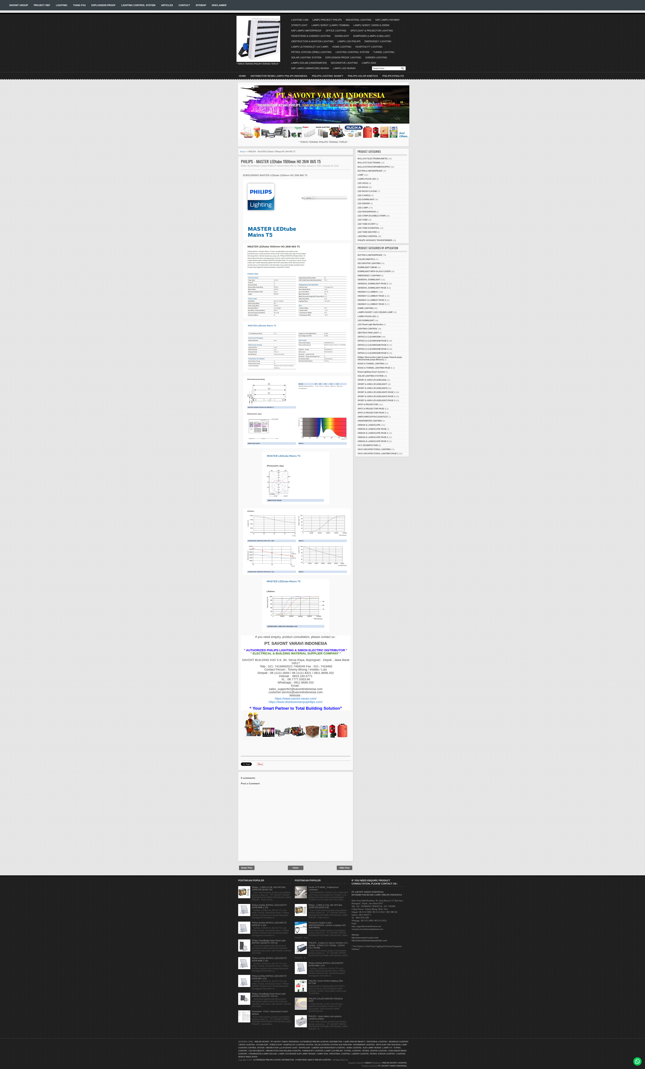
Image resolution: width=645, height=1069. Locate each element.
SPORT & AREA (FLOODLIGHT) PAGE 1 (376, 392)
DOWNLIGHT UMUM (367, 267)
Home (242, 76)
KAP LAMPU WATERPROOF (306, 30)
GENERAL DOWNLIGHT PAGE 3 (373, 288)
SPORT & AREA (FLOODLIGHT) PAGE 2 (376, 396)
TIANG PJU (79, 5)
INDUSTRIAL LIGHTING (358, 19)
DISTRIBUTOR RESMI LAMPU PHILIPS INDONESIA (279, 76)
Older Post (344, 868)
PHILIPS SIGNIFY (262, 1042)
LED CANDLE (364, 195)
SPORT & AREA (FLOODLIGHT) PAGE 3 (376, 400)
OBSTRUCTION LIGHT (368, 333)
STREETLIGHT (299, 25)
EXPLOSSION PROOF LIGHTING (343, 57)
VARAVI (367, 1063)
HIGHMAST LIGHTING (398, 1042)
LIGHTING (61, 5)
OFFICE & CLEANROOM (369, 337)
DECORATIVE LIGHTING (344, 63)
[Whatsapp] (637, 1061)
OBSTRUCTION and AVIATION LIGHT (281, 1048)
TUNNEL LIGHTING (383, 52)
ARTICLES (167, 5)
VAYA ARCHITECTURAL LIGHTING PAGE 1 (378, 453)
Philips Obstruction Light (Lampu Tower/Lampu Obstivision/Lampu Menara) (380, 358)
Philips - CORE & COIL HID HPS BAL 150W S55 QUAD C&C (269, 888)
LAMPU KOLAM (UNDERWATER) (309, 63)
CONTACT (184, 5)
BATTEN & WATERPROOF (370, 171)
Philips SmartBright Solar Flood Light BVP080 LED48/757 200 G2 (269, 941)
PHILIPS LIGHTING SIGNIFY (327, 76)
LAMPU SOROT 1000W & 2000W (371, 25)
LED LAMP (363, 208)
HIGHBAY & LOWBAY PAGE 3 (372, 304)
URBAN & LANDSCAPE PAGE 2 (373, 437)
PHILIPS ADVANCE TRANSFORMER (375, 240)
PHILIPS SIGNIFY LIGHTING (394, 1063)
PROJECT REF (42, 5)
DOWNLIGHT (342, 36)
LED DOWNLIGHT (366, 199)
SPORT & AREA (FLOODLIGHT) (373, 388)
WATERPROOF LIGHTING (364, 1045)
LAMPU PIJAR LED (367, 179)
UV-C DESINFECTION (368, 445)
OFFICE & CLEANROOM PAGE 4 (373, 349)
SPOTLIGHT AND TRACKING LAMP (391, 1045)
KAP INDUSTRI (345, 1045)
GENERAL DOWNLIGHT (369, 279)
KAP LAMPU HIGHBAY (387, 19)
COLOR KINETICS (366, 259)
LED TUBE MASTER (367, 232)
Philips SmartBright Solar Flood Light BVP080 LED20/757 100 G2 (269, 995)
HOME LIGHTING (341, 46)
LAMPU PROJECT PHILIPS (327, 19)
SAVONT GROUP (18, 5)
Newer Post (246, 868)
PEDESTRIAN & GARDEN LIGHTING (311, 36)
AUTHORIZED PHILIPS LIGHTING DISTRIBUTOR (321, 1042)
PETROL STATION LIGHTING (374, 1051)
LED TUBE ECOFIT (366, 224)
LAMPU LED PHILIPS (349, 41)
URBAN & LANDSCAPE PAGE (372, 429)
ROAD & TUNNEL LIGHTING (371, 363)
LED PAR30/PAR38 (367, 212)
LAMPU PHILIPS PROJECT (354, 1042)
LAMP (360, 175)
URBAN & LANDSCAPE (369, 425)
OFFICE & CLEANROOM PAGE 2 (373, 341)
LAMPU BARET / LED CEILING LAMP (375, 312)
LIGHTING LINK (299, 19)
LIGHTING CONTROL (367, 236)
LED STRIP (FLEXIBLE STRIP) (372, 216)
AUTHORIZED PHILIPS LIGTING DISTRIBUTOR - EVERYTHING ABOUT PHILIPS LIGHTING (292, 1060)
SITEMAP (201, 5)
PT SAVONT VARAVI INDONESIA (285, 1042)
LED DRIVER (364, 203)
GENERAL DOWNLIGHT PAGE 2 (373, 284)
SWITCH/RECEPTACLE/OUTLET (373, 417)
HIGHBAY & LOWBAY (368, 292)
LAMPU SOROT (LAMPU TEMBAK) (330, 25)
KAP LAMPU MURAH (372, 1048)
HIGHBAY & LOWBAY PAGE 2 (372, 300)
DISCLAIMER (219, 5)
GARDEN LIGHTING (376, 57)
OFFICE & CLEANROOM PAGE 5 (373, 353)
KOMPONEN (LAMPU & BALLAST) (371, 36)
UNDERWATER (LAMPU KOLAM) (263, 1054)
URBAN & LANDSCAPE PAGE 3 (373, 441)
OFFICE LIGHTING (336, 30)
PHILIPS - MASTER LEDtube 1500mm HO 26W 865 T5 (281, 161)
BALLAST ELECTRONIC (369, 163)
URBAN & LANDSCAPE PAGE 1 (373, 433)
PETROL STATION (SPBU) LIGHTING (311, 52)
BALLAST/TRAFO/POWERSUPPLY (374, 167)
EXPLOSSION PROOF (103, 5)
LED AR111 (363, 183)
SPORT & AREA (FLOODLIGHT (372, 384)
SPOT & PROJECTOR (368, 404)
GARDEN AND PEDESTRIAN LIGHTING (328, 1048)
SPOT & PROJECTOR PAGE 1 (372, 409)
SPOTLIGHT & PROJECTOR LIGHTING (371, 30)
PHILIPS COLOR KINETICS (363, 76)
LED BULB (363, 187)
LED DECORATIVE (257, 1051)
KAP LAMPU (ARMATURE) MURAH (310, 68)
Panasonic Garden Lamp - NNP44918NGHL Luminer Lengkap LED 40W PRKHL (327, 925)
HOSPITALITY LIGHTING (368, 46)
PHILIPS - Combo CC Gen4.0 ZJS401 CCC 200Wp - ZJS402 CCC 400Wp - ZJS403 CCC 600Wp (328, 945)
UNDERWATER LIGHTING (370, 421)
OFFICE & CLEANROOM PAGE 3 (373, 345)
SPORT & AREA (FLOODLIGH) (372, 380)
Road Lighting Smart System (371, 372)
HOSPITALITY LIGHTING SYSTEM (298, 1045)
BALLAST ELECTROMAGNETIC (373, 158)
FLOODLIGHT (262, 1045)
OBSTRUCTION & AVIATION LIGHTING (312, 41)
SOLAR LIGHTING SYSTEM (306, 57)
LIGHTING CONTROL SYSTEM (138, 5)
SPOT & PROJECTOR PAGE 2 (372, 413)
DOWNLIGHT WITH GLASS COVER (374, 271)
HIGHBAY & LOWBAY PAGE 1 (372, 296)
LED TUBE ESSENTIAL (368, 228)
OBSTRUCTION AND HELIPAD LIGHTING (283, 1051)
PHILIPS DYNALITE (393, 76)
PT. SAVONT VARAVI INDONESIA (392, 1066)
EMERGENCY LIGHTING (377, 41)
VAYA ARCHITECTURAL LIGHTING (374, 449)
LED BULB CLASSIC (367, 191)
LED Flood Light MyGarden (370, 324)
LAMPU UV (387, 1048)
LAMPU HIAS (369, 63)
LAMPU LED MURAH (344, 68)
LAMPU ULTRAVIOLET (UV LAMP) (309, 46)
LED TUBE (363, 220)
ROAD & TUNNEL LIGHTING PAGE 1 (375, 368)
